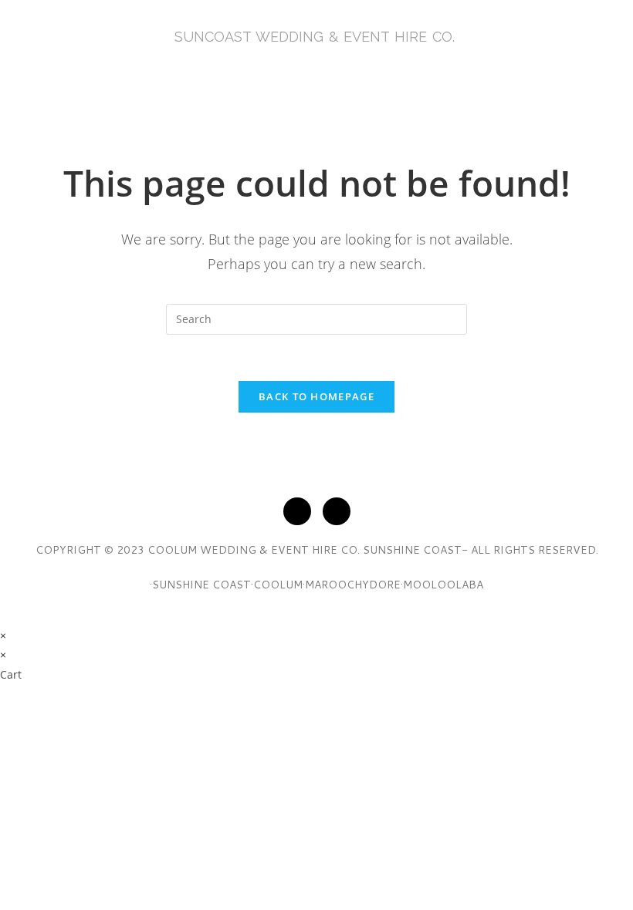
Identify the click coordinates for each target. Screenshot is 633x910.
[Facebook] (297, 511)
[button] (316, 81)
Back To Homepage (316, 396)
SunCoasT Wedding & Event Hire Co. (314, 37)
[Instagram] (336, 511)
